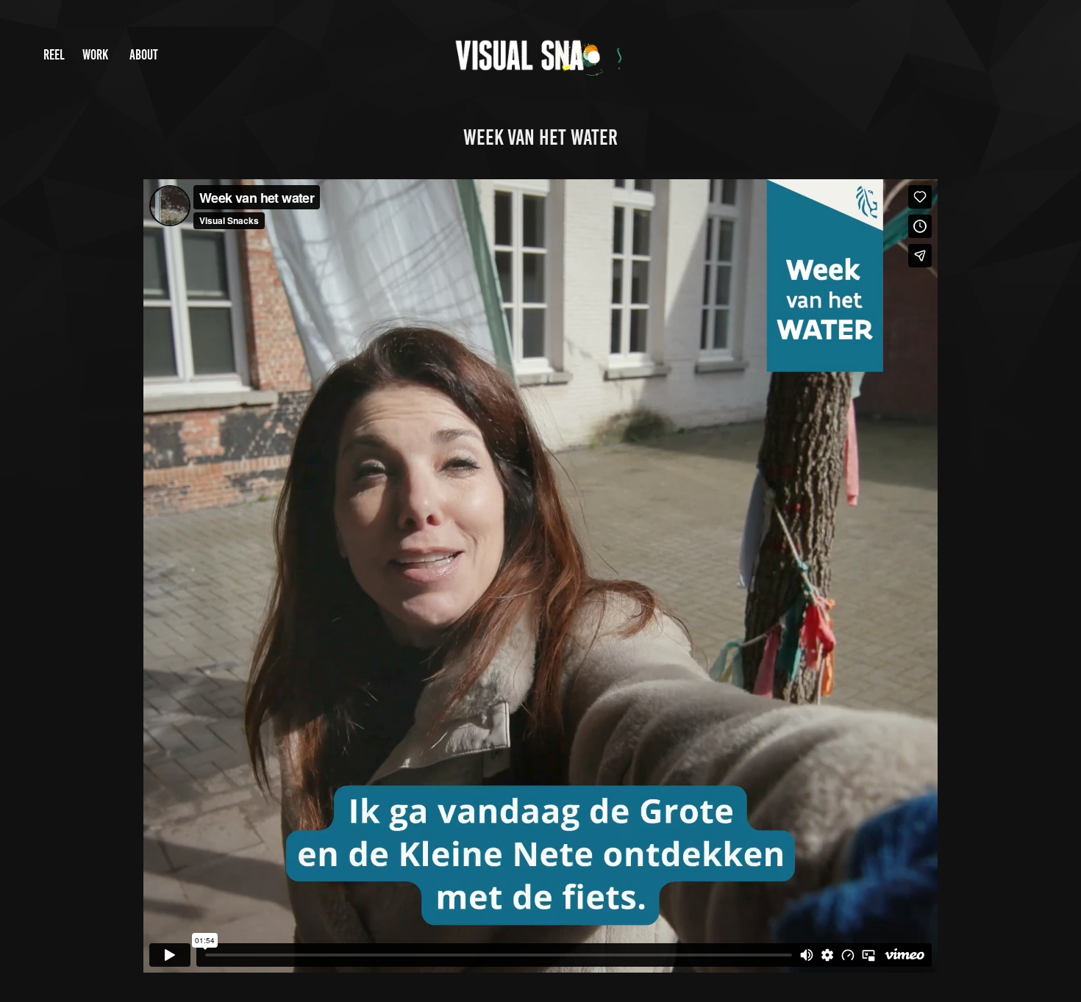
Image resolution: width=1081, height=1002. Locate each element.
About (143, 54)
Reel (54, 54)
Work (95, 54)
